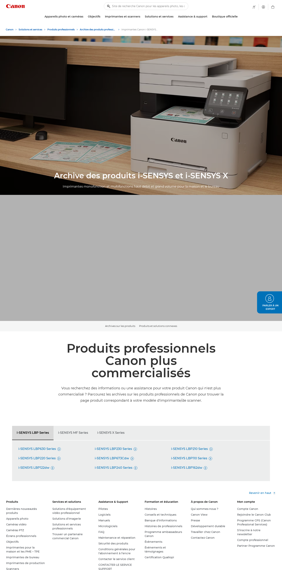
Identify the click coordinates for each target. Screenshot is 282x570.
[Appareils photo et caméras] (84, 17)
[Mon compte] (263, 7)
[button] (269, 302)
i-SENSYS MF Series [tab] (73, 433)
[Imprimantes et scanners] (141, 17)
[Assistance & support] (208, 17)
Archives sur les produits (120, 325)
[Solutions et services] (174, 17)
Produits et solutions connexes (158, 325)
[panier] (273, 7)
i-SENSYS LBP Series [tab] (33, 433)
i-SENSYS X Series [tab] (111, 433)
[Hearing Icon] (254, 7)
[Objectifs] (101, 17)
